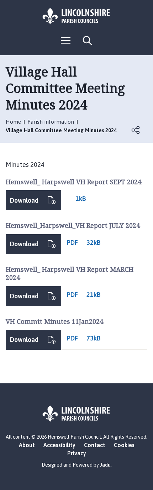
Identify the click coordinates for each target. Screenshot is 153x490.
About (27, 445)
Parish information (50, 122)
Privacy (76, 453)
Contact (94, 445)
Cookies (124, 445)
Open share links (136, 130)
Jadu (105, 465)
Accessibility (59, 445)
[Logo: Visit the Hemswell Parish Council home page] (76, 16)
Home (13, 122)
